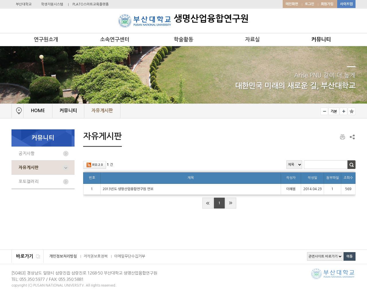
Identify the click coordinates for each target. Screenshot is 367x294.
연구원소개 (46, 39)
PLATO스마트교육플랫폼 (91, 4)
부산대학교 (24, 4)
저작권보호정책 (95, 256)
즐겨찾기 (351, 111)
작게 (324, 111)
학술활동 (183, 39)
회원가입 (327, 4)
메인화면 (292, 4)
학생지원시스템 (52, 4)
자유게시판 (29, 168)
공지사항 (27, 153)
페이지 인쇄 (343, 137)
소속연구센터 (114, 39)
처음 (207, 203)
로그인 (309, 4)
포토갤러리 (29, 182)
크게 (343, 111)
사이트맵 (346, 4)
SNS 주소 (351, 136)
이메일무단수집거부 (129, 256)
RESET (334, 111)
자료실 (252, 39)
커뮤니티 (321, 39)
